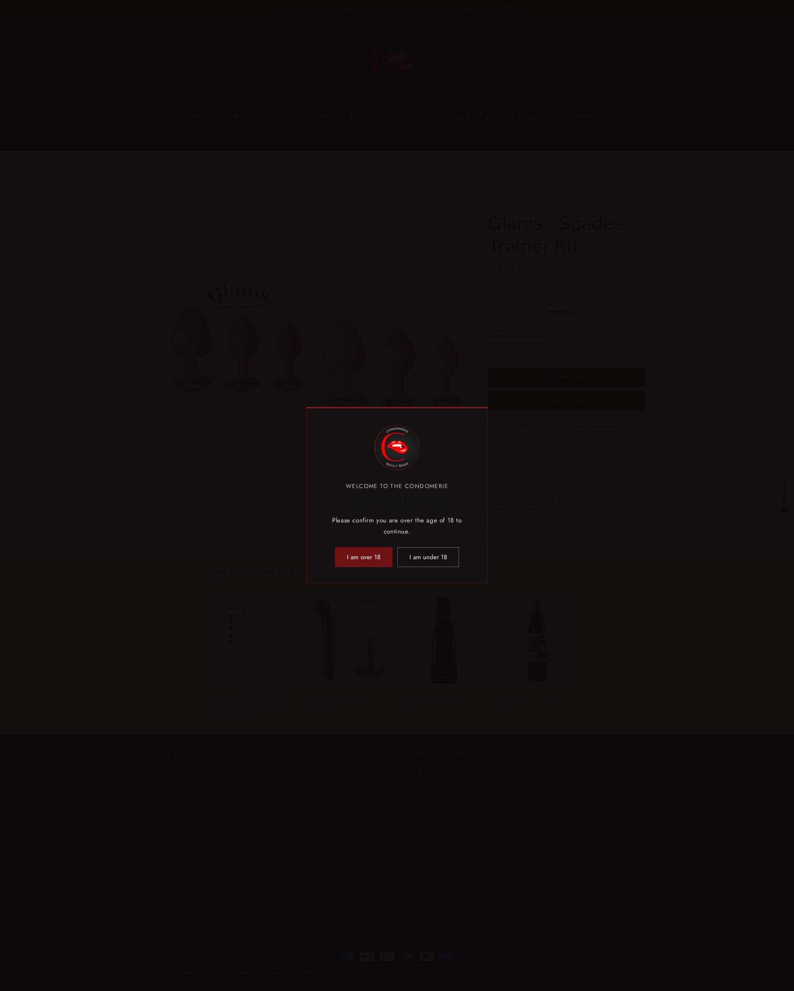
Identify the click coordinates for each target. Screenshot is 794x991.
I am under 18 (428, 557)
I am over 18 (363, 557)
